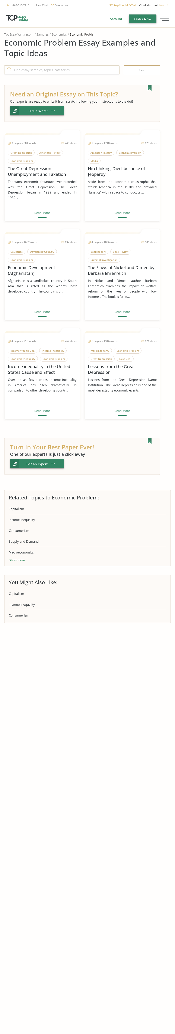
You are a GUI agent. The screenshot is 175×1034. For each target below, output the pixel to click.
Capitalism (16, 509)
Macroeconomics (21, 552)
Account (116, 19)
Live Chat (42, 5)
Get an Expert (37, 464)
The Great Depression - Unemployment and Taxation (37, 171)
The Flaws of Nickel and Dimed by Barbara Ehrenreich (121, 270)
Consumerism (19, 530)
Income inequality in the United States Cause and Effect (39, 369)
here (161, 5)
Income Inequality (22, 520)
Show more (17, 560)
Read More (42, 213)
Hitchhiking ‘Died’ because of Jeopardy (116, 171)
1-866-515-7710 (19, 5)
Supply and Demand (24, 541)
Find (142, 70)
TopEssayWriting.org (19, 34)
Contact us (61, 5)
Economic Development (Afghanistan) (31, 270)
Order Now (142, 19)
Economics (59, 34)
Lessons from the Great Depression (111, 369)
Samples (42, 34)
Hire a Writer (38, 111)
